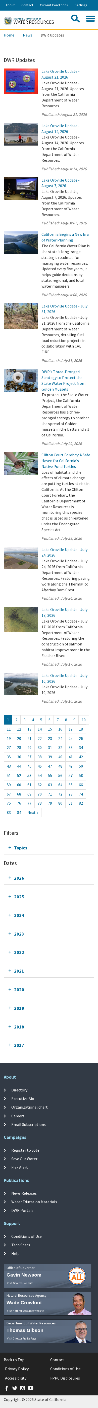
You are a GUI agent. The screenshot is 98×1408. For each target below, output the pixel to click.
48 (60, 766)
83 (9, 812)
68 (19, 794)
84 (19, 812)
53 (29, 775)
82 (81, 803)
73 (71, 794)
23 (50, 738)
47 (50, 766)
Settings (81, 5)
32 (60, 747)
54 (40, 775)
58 (81, 775)
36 (19, 756)
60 (19, 784)
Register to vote (25, 1150)
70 (40, 794)
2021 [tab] (19, 971)
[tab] (49, 847)
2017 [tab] (19, 1045)
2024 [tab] (19, 915)
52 (19, 775)
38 (40, 756)
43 (9, 766)
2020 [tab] (19, 989)
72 (60, 794)
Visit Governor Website (20, 1283)
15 (50, 729)
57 (71, 775)
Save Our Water (24, 1158)
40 (60, 756)
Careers (17, 1115)
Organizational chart (29, 1107)
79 (50, 803)
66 (81, 784)
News (27, 35)
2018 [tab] (19, 1027)
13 (29, 729)
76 (19, 803)
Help (15, 1253)
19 (9, 738)
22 (40, 738)
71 (50, 794)
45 (29, 766)
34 (81, 747)
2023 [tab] (19, 934)
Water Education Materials (34, 1201)
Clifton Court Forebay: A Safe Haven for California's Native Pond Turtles (65, 460)
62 (40, 784)
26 (81, 738)
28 (19, 747)
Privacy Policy (17, 1368)
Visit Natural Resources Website (25, 1311)
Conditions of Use (26, 1236)
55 (50, 775)
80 (60, 803)
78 (40, 803)
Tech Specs (20, 1244)
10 (84, 719)
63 (50, 784)
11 (9, 729)
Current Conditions (54, 5)
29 (29, 747)
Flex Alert (19, 1167)
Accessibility (15, 1378)
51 (9, 775)
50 (81, 766)
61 (29, 784)
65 (71, 784)
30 (40, 747)
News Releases (24, 1193)
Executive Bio (22, 1098)
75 (9, 803)
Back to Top (14, 1359)
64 (60, 784)
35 (9, 756)
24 (60, 738)
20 (19, 738)
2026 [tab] (19, 878)
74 (81, 794)
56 (60, 775)
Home (9, 35)
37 (29, 756)
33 (71, 747)
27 (9, 747)
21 (29, 738)
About (10, 5)
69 (29, 794)
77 (29, 803)
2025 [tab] (19, 897)
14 (40, 729)
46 (40, 766)
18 (81, 729)
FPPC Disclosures (65, 1378)
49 (71, 766)
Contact (27, 5)
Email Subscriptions (28, 1124)
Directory (19, 1089)
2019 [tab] (19, 1008)
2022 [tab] (19, 952)
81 (71, 803)
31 (50, 747)
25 (71, 738)
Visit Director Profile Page (21, 1338)
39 (50, 756)
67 (9, 794)
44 (19, 766)
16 (60, 729)
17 (71, 729)
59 (9, 784)
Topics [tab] (20, 848)
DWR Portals (22, 1210)
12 (19, 729)
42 (81, 756)
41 (71, 756)
